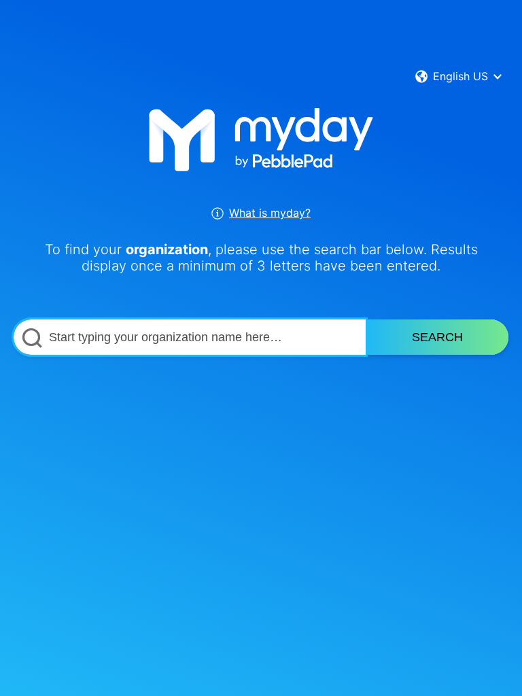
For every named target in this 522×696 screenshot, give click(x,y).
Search (437, 337)
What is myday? (270, 213)
